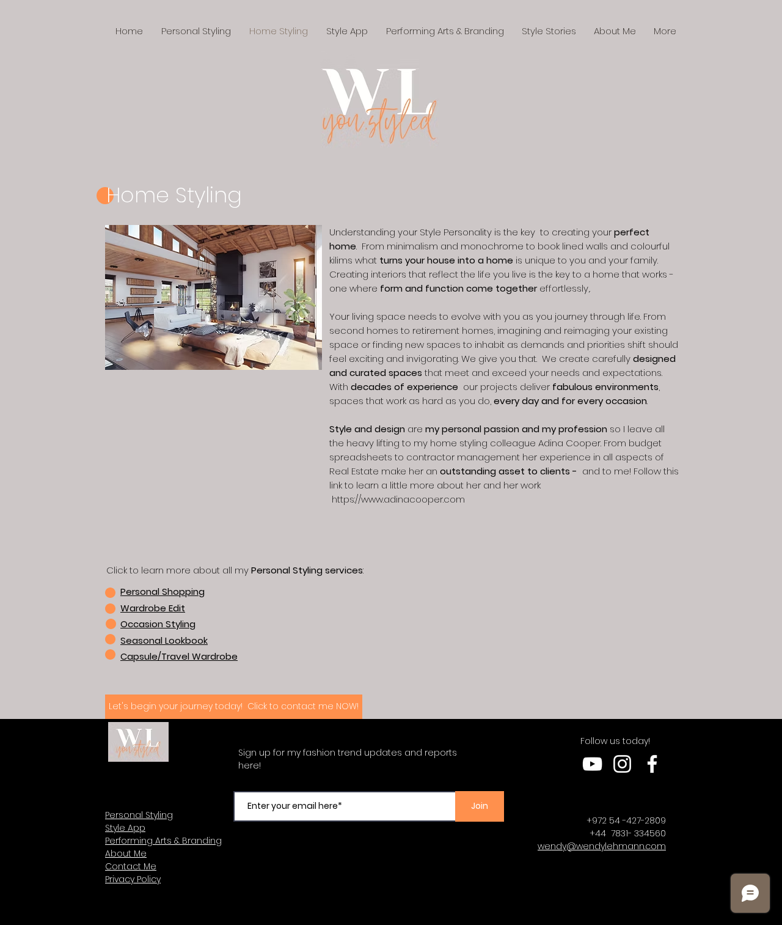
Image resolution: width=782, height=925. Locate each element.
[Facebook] (652, 764)
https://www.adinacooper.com (398, 499)
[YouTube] (592, 764)
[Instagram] (622, 764)
